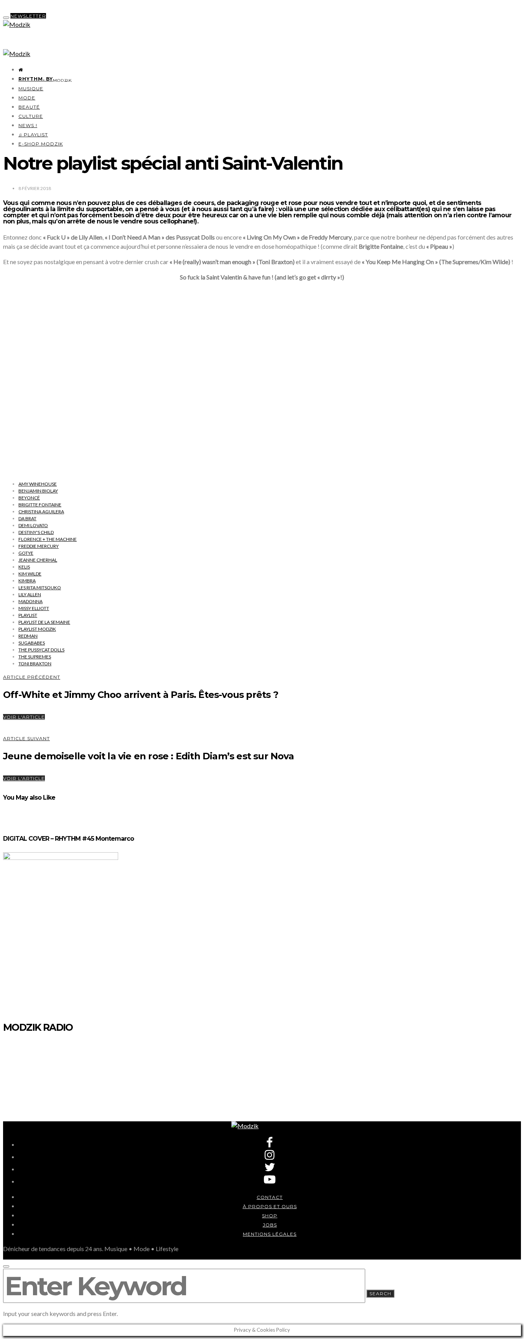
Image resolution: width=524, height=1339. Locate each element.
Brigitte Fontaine (39, 504)
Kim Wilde (29, 574)
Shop (269, 1215)
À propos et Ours (270, 1206)
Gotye (25, 553)
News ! (27, 125)
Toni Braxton (34, 663)
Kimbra (27, 581)
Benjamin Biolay (38, 491)
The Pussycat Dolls (41, 650)
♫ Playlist (33, 134)
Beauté (29, 107)
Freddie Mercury (38, 546)
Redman (28, 636)
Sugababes (31, 643)
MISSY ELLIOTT (33, 608)
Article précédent (31, 677)
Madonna (30, 601)
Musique (30, 88)
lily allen (29, 594)
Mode (26, 98)
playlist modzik (37, 629)
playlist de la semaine (44, 622)
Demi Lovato (33, 525)
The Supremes (34, 657)
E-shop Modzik (40, 144)
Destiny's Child (36, 532)
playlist (27, 615)
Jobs (270, 1225)
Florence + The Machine (47, 539)
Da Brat (27, 518)
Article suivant (26, 738)
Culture (30, 116)
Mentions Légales (270, 1234)
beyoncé (29, 498)
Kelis (24, 567)
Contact (270, 1197)
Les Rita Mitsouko (39, 587)
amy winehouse (37, 484)
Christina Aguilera (41, 511)
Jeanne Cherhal (37, 560)
